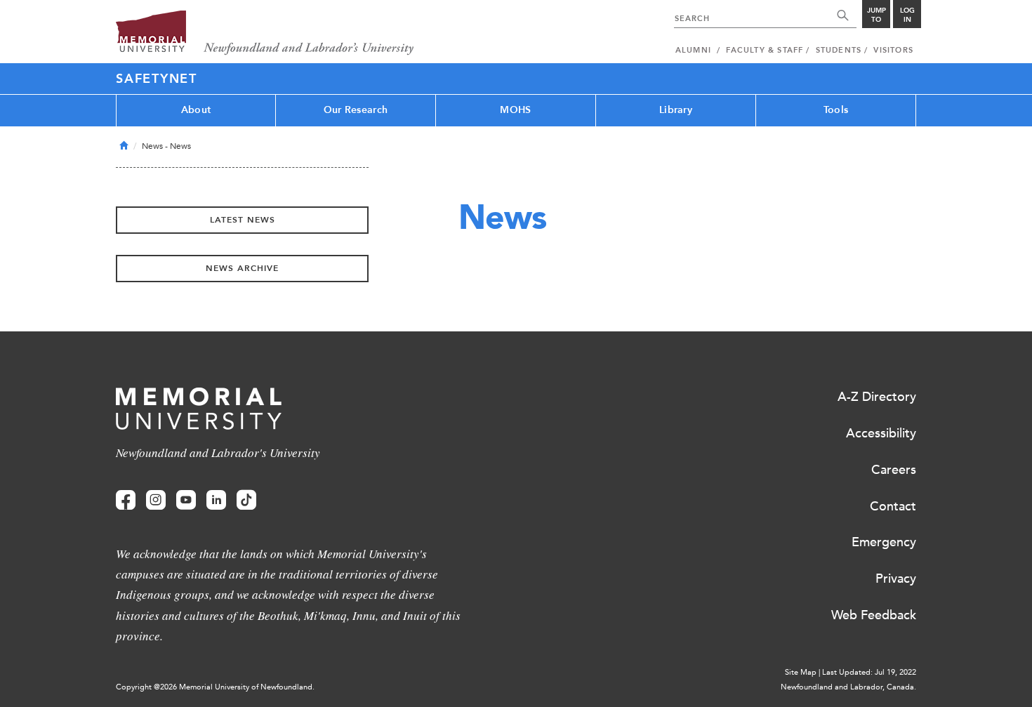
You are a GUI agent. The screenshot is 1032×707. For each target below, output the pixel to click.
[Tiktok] (246, 500)
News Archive (242, 268)
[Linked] (216, 500)
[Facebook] (125, 500)
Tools (835, 110)
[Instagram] (156, 500)
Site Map (800, 672)
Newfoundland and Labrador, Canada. (848, 687)
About (196, 110)
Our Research (356, 110)
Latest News (242, 220)
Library (675, 110)
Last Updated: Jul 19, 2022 (869, 672)
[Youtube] (186, 500)
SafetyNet (156, 78)
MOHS (515, 110)
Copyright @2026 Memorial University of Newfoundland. (215, 687)
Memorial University (265, 33)
